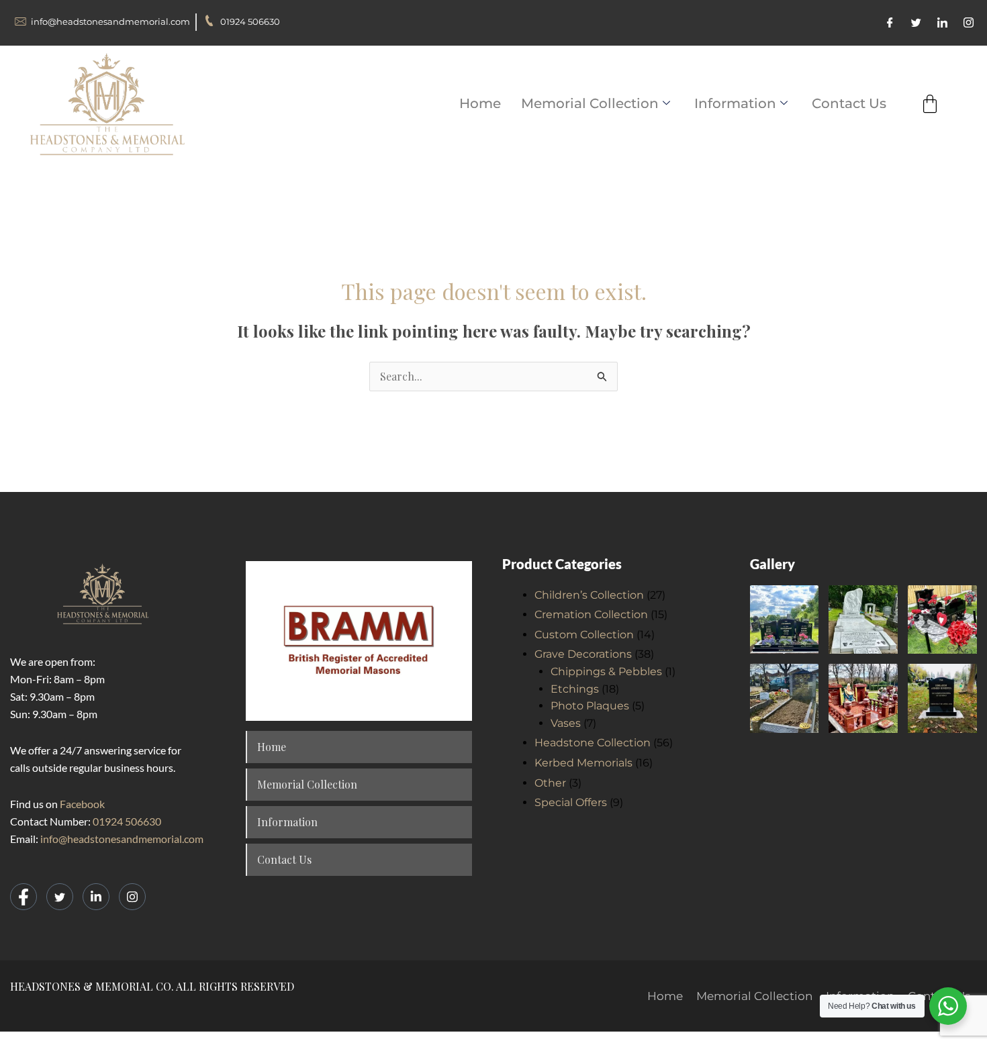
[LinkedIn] (942, 22)
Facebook (82, 803)
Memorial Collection (590, 103)
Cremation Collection (591, 614)
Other (550, 783)
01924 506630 (127, 821)
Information (735, 103)
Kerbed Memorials (583, 762)
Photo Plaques (590, 705)
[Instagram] (968, 22)
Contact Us (849, 103)
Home (480, 103)
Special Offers (570, 802)
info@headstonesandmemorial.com (121, 838)
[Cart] (930, 104)
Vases (566, 723)
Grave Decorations (583, 654)
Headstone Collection (592, 742)
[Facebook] (890, 22)
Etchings (575, 689)
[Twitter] (916, 22)
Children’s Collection (589, 595)
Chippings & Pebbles (606, 671)
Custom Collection (584, 634)
